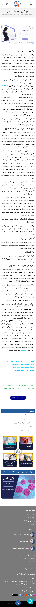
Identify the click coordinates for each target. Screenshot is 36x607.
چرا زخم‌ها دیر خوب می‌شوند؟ (21, 535)
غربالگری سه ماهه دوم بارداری (23, 364)
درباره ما (33, 524)
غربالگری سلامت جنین (27, 427)
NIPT (14, 309)
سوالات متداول (31, 514)
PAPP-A (5, 86)
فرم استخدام (31, 517)
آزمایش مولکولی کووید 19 (26, 431)
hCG (14, 98)
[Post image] (32, 534)
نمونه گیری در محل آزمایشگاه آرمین (23, 423)
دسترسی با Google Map (28, 591)
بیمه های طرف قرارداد (29, 521)
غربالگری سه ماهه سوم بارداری (23, 367)
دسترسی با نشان (30, 587)
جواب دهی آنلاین (28, 419)
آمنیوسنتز (29, 333)
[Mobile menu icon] (31, 4)
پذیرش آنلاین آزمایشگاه (27, 415)
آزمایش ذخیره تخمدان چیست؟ (20, 548)
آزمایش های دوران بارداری (25, 370)
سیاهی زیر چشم (24, 541)
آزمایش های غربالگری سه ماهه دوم (21, 361)
